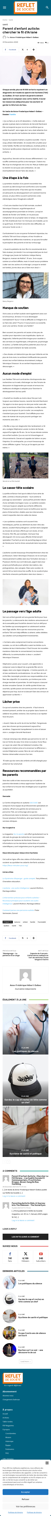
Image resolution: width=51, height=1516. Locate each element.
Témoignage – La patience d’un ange (11, 954)
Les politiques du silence (25, 1051)
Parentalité (42, 922)
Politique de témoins (15, 1512)
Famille (12, 114)
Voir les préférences (25, 1506)
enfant (25, 922)
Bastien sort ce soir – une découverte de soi (30, 1351)
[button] (47, 1463)
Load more (25, 1361)
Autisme (17, 922)
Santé (11, 20)
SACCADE (34, 803)
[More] (33, 49)
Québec (6, 926)
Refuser (25, 1499)
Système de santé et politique (26, 1153)
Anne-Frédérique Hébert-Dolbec (24, 37)
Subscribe (41, 1252)
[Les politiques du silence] (25, 1029)
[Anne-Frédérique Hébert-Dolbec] (5, 37)
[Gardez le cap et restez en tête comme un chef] (25, 1080)
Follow (25, 1252)
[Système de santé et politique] (25, 1131)
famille (32, 922)
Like (10, 1252)
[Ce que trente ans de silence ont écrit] (9, 1333)
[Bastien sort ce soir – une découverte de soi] (9, 1350)
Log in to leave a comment (14, 1196)
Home (5, 20)
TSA (20, 926)
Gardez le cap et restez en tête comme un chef (25, 1101)
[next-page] (8, 1162)
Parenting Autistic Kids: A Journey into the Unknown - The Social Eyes (29, 1204)
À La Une (25, 1048)
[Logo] (25, 7)
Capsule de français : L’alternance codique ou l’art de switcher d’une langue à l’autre (37, 956)
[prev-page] (4, 1162)
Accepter (25, 1492)
